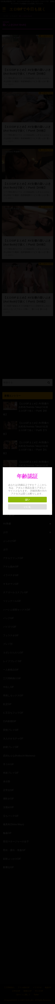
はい (27, 499)
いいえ (27, 507)
